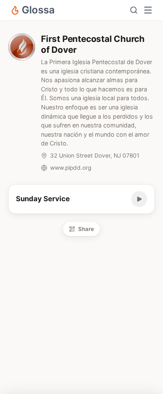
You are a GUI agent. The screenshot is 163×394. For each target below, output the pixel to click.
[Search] (134, 10)
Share (86, 229)
